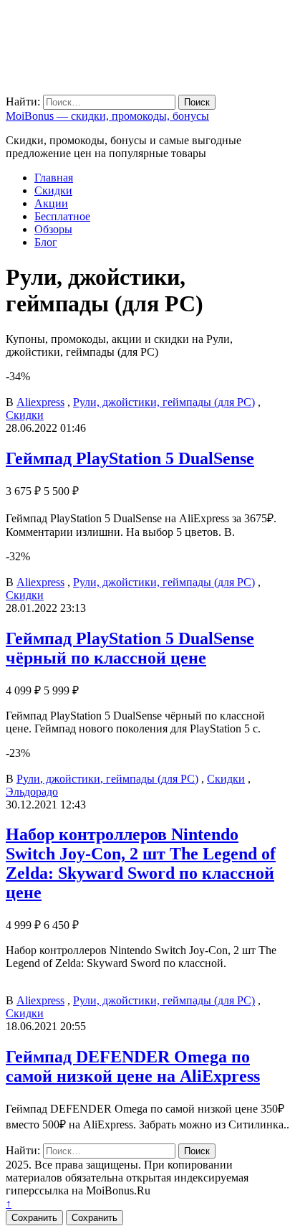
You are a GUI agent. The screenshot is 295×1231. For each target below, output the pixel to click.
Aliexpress (40, 402)
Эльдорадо (32, 792)
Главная (53, 177)
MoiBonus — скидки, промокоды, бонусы (107, 116)
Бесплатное (62, 216)
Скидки (53, 190)
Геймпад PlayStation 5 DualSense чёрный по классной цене (130, 648)
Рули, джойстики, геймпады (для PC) (164, 402)
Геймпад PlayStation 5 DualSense (130, 458)
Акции (51, 203)
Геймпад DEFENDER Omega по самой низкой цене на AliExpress (133, 1066)
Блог (45, 242)
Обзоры (53, 229)
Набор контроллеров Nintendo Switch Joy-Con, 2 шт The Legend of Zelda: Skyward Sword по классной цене (141, 863)
